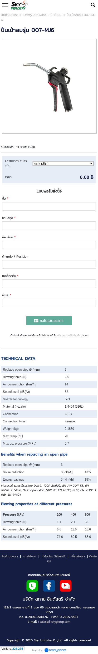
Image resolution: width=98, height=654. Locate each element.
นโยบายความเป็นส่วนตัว (68, 335)
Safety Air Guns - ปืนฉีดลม (42, 14)
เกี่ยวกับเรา (78, 556)
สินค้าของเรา (9, 14)
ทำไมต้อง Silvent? (53, 556)
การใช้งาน (29, 556)
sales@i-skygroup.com (55, 621)
